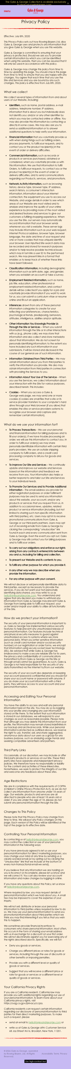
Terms (56, 1053)
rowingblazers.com (40, 4)
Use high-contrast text (35, 1061)
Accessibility (47, 1053)
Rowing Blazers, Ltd (16, 1053)
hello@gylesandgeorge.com (20, 595)
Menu (7, 11)
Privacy (63, 1053)
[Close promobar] (68, 3)
